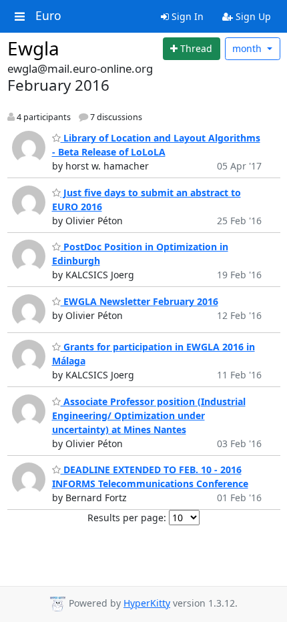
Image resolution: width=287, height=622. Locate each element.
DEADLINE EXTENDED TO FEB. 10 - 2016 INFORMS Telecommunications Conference (150, 476)
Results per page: (126, 517)
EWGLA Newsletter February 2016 (139, 301)
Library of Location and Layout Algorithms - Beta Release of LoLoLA (156, 144)
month (248, 48)
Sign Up (252, 16)
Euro (48, 16)
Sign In (186, 16)
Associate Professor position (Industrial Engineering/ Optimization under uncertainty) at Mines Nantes (149, 415)
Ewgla (33, 48)
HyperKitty (146, 603)
